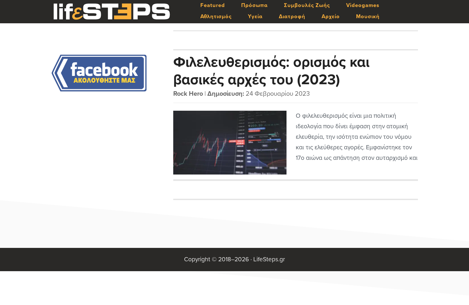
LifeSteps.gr (111, 11)
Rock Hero (188, 94)
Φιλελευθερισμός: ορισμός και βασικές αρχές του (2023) (271, 70)
